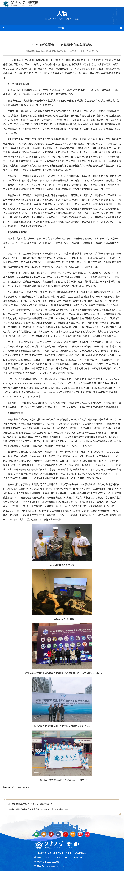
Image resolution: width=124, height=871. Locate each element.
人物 (61, 19)
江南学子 (69, 19)
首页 (54, 19)
